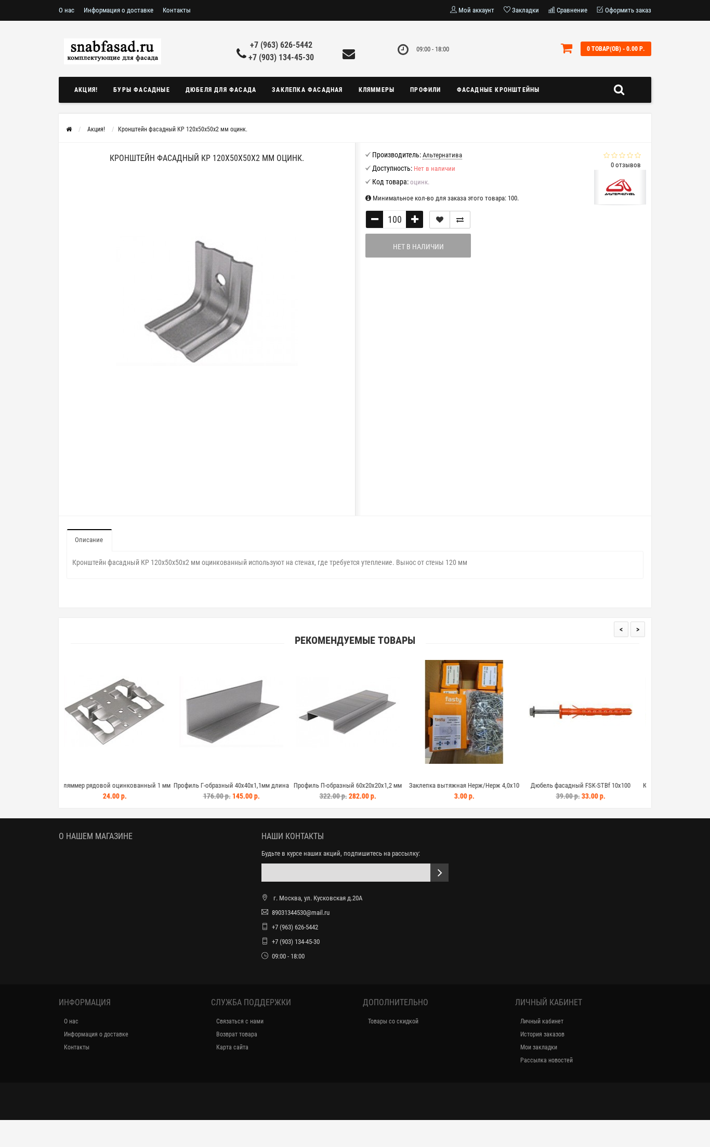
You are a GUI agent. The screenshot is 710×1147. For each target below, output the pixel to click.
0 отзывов (626, 165)
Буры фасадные (141, 89)
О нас (66, 10)
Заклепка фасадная (307, 89)
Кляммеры (377, 89)
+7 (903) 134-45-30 (281, 57)
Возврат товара (236, 1034)
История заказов (542, 1034)
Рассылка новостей (546, 1060)
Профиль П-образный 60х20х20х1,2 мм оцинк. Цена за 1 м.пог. (264, 790)
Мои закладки (538, 1047)
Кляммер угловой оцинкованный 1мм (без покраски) (613, 790)
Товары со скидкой (393, 1021)
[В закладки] (439, 219)
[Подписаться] (439, 872)
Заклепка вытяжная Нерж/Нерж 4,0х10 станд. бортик (380, 790)
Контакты (177, 10)
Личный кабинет (541, 1021)
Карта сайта (232, 1047)
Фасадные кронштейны (498, 89)
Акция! (86, 89)
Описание (89, 540)
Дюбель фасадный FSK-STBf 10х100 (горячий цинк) (497, 790)
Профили (425, 89)
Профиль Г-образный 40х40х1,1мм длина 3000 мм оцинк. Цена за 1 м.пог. (147, 790)
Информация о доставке (118, 10)
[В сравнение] (460, 219)
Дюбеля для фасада (221, 89)
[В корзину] (123, 772)
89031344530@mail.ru (301, 912)
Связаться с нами (240, 1021)
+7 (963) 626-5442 (281, 45)
